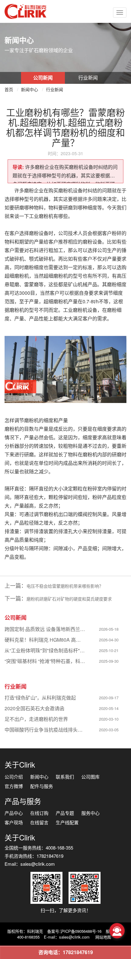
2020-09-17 (109, 698)
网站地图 (103, 937)
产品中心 (14, 813)
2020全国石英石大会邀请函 (34, 708)
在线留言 (39, 822)
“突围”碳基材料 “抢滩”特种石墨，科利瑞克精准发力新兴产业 (45, 661)
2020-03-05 (109, 730)
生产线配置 (67, 822)
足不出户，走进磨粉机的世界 (36, 718)
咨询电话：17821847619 (65, 952)
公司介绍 (14, 776)
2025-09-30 (109, 661)
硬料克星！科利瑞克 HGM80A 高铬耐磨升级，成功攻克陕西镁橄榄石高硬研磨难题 (45, 639)
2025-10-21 (109, 650)
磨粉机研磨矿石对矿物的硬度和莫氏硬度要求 (69, 599)
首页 (9, 89)
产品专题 (65, 813)
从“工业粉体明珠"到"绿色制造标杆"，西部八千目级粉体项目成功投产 (45, 650)
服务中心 (90, 813)
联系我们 (65, 776)
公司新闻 (43, 77)
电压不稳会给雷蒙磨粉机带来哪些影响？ (65, 586)
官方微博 (14, 786)
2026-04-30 (109, 640)
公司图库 (90, 776)
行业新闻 (88, 77)
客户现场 (14, 822)
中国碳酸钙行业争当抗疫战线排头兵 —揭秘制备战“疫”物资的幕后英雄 (45, 729)
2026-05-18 (109, 629)
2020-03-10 (109, 719)
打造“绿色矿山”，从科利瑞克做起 (40, 697)
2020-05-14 (109, 708)
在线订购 (39, 813)
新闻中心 (29, 89)
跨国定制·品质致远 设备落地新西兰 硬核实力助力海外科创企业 (45, 629)
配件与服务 (41, 786)
